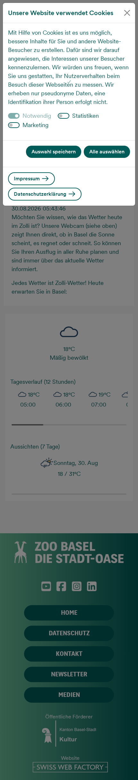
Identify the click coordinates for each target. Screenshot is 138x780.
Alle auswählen (107, 152)
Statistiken (85, 115)
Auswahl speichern (53, 152)
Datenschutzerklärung (41, 194)
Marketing (35, 125)
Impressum (27, 179)
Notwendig (36, 115)
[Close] (127, 12)
